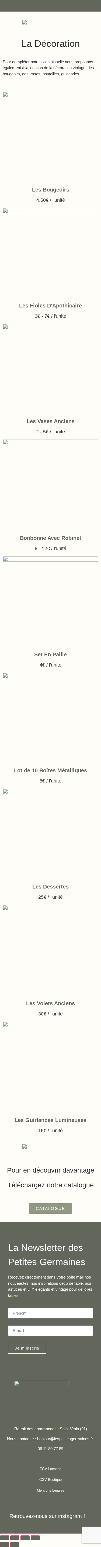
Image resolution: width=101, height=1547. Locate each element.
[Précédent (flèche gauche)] (4, 1544)
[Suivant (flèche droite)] (14, 1544)
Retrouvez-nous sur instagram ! (47, 1516)
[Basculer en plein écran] (14, 1537)
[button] (91, 6)
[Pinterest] (57, 1408)
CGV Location (50, 1469)
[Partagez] (25, 1537)
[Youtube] (71, 1408)
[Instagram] (43, 1408)
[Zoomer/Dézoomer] (4, 1537)
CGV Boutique (50, 1480)
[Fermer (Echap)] (35, 1537)
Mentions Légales (50, 1490)
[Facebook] (29, 1408)
